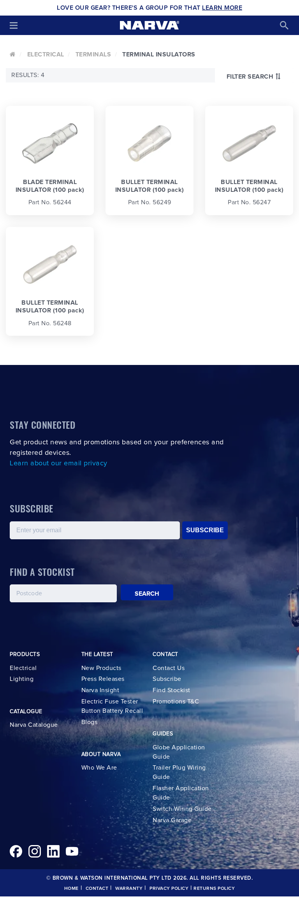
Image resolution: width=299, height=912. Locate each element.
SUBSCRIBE (205, 530)
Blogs (89, 722)
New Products (101, 668)
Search (147, 594)
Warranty (128, 888)
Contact (97, 888)
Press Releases (103, 679)
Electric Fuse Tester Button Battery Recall (112, 706)
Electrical (45, 54)
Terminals (93, 54)
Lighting (21, 679)
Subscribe (167, 679)
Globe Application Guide (179, 752)
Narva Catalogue (34, 725)
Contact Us (169, 668)
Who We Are (99, 768)
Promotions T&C (176, 701)
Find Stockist (171, 690)
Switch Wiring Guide (182, 809)
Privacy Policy (169, 888)
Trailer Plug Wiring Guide (179, 772)
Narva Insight (100, 690)
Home (71, 888)
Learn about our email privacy (58, 463)
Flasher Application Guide (181, 793)
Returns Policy (214, 888)
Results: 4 (27, 75)
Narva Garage (172, 820)
